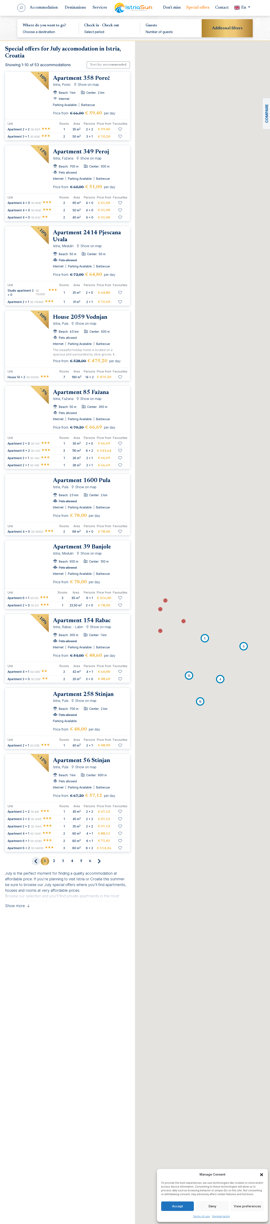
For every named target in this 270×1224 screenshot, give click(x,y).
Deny (212, 1206)
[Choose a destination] (48, 31)
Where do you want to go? (44, 25)
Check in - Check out (101, 25)
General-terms (221, 1216)
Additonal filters (227, 28)
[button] (261, 1174)
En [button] (243, 8)
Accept (177, 1206)
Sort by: (108, 64)
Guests (151, 25)
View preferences (247, 1206)
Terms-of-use (201, 1216)
